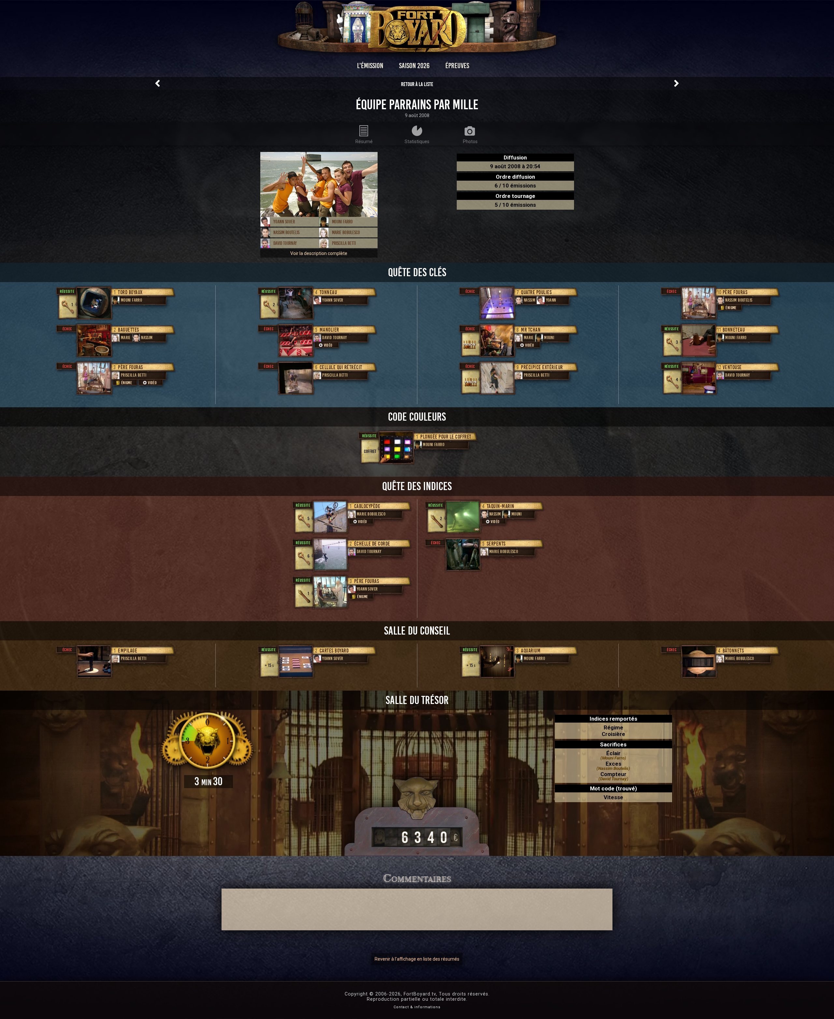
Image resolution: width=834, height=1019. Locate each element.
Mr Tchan (530, 330)
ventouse (732, 367)
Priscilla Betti (344, 243)
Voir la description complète (318, 253)
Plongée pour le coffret (445, 437)
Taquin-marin (500, 506)
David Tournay (285, 243)
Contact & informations (417, 1007)
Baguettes (128, 330)
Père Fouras (130, 367)
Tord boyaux (130, 292)
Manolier (329, 330)
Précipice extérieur (542, 367)
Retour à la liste (417, 84)
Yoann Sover (284, 221)
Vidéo (152, 383)
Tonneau (328, 292)
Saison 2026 (414, 66)
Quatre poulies (536, 292)
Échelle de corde (372, 544)
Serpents (496, 544)
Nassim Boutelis (286, 232)
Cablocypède (367, 506)
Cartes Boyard (334, 651)
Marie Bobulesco (346, 232)
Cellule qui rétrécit (341, 367)
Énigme (126, 383)
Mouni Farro (342, 221)
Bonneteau (734, 330)
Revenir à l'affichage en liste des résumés (417, 959)
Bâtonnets (733, 651)
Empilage (127, 651)
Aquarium (530, 651)
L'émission (370, 66)
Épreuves (457, 66)
